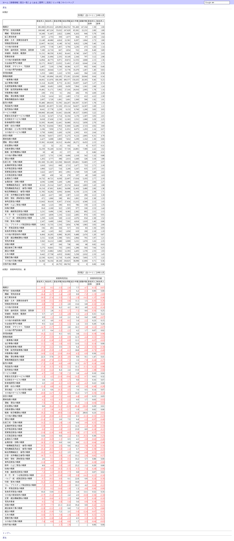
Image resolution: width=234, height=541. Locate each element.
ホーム (6, 2)
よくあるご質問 (36, 2)
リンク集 (56, 2)
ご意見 (48, 2)
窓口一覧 (24, 2)
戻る (5, 7)
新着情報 (14, 2)
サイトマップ (68, 2)
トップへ (6, 533)
